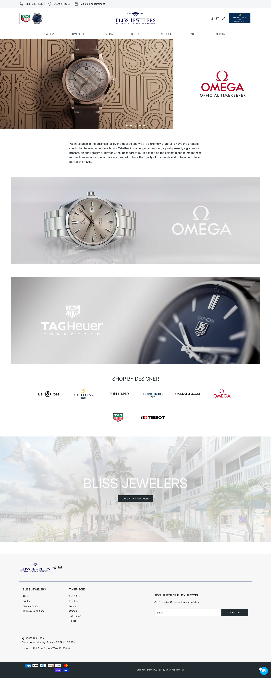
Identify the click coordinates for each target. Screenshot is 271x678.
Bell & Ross (75, 596)
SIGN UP (235, 612)
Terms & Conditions (34, 610)
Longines (74, 606)
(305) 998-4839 (35, 638)
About (26, 596)
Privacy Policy (30, 606)
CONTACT (222, 34)
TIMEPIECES (79, 34)
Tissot (72, 620)
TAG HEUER (166, 34)
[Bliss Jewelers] (135, 18)
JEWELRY (49, 34)
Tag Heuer (75, 615)
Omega (73, 610)
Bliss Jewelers (143, 670)
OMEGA (108, 34)
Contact (27, 601)
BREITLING (136, 34)
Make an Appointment (136, 498)
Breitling (73, 601)
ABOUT (194, 34)
